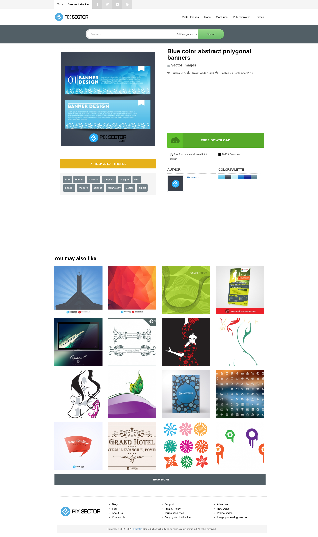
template (109, 179)
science (97, 187)
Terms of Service (174, 512)
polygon (124, 179)
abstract (93, 179)
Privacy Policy (173, 508)
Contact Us (118, 517)
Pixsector (192, 177)
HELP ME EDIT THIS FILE (110, 163)
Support (169, 504)
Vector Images (190, 16)
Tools (60, 4)
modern (83, 187)
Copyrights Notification (178, 517)
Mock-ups (221, 16)
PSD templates (241, 16)
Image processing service (232, 517)
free (67, 179)
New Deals (223, 508)
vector (129, 187)
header (69, 187)
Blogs (115, 504)
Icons (207, 16)
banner (79, 179)
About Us (117, 512)
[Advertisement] (198, 104)
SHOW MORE (160, 479)
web (136, 179)
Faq (114, 508)
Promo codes (224, 512)
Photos (260, 16)
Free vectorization (78, 4)
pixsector (137, 529)
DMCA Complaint (231, 154)
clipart (142, 187)
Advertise (222, 504)
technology (114, 187)
